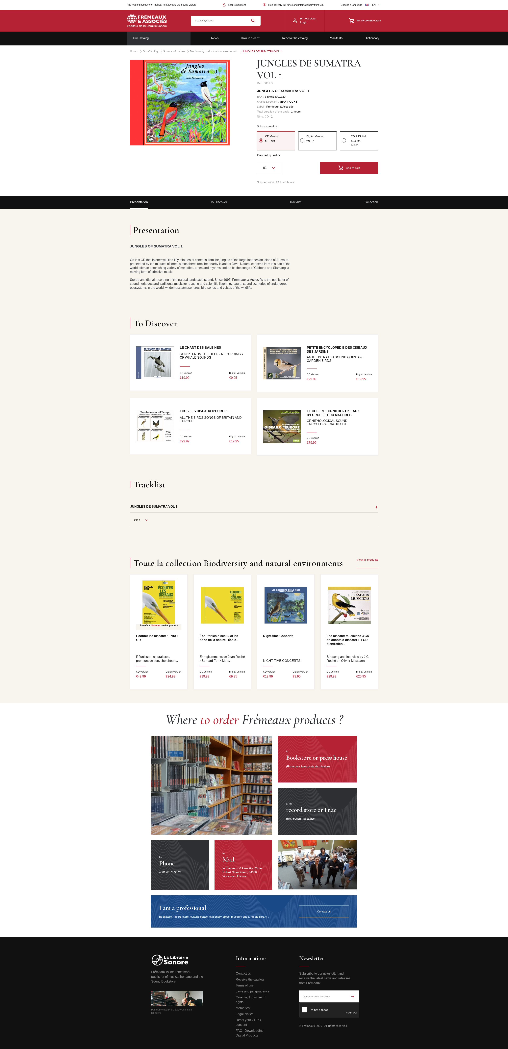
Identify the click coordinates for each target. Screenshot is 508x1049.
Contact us (243, 973)
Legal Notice (245, 1014)
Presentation (139, 202)
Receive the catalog (295, 38)
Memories (243, 1008)
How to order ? (250, 38)
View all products (367, 559)
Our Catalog (141, 38)
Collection (371, 202)
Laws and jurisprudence (252, 991)
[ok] (352, 996)
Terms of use (245, 985)
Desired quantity (268, 155)
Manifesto (336, 38)
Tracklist (295, 202)
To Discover (218, 202)
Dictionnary (372, 38)
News (215, 38)
